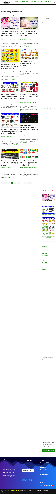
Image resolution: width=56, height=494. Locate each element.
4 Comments (9, 136)
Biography (33, 1)
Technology (22, 1)
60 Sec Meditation (44, 474)
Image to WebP (43, 467)
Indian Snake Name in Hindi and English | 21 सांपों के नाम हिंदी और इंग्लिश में (9, 96)
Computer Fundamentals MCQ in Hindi (48, 214)
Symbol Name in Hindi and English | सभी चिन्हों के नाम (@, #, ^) (9, 163)
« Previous (4, 183)
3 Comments (28, 38)
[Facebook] (41, 485)
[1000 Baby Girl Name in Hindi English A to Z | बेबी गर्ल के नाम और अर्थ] (10, 23)
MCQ (46, 1)
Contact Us (39, 490)
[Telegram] (49, 485)
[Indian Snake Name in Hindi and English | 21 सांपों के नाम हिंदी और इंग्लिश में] (10, 87)
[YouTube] (52, 485)
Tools (49, 1)
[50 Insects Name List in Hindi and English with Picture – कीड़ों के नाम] (10, 120)
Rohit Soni (3, 38)
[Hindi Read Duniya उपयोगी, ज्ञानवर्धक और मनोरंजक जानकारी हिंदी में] (6, 2)
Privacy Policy (45, 490)
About (34, 490)
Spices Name (44, 267)
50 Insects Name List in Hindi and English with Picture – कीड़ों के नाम (9, 132)
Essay (38, 1)
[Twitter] (47, 485)
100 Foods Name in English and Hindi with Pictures (28, 63)
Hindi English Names (4, 39)
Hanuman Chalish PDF (48, 450)
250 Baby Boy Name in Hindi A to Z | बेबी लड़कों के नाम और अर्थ (28, 34)
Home (30, 490)
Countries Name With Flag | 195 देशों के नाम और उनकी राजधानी (28, 163)
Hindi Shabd (44, 269)
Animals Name (45, 244)
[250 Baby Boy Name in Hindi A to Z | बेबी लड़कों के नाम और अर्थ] (29, 23)
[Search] (54, 2)
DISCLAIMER (31, 492)
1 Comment (9, 38)
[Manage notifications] (2, 491)
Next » (29, 183)
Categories (28, 468)
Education (8, 71)
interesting (30, 39)
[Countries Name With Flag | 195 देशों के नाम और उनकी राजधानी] (29, 154)
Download (28, 480)
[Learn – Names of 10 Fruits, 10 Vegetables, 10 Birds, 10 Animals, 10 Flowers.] (29, 118)
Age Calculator (43, 465)
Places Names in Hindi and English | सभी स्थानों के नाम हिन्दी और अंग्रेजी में (9, 67)
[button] (18, 1)
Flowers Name (45, 255)
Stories (42, 1)
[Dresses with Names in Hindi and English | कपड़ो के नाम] (29, 87)
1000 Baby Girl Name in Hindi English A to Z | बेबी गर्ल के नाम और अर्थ (9, 34)
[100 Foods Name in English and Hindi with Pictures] (29, 54)
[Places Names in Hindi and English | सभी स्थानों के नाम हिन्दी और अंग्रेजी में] (10, 55)
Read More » (10, 46)
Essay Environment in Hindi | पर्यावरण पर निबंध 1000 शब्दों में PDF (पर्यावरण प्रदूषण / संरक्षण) (48, 444)
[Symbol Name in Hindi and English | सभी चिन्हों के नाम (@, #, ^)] (10, 154)
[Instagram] (44, 485)
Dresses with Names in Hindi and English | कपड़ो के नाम (29, 96)
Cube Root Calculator (44, 469)
